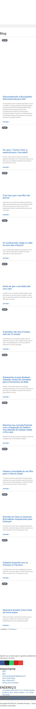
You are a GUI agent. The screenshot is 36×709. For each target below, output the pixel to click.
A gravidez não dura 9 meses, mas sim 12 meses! (16, 333)
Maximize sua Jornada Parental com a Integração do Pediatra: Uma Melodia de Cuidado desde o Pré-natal (17, 428)
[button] (18, 26)
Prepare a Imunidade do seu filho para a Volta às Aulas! (18, 472)
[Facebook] (2, 662)
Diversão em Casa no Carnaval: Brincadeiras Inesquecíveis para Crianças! (17, 519)
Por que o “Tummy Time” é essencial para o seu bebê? (15, 151)
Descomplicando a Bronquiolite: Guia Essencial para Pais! (17, 98)
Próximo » (13, 629)
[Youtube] (16, 662)
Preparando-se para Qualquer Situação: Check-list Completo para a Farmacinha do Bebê (17, 379)
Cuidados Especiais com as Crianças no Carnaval (15, 563)
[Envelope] (20, 662)
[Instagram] (7, 662)
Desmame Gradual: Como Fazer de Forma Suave (17, 611)
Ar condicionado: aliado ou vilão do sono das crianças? (17, 244)
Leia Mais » (6, 122)
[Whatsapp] (11, 662)
